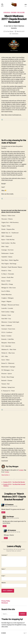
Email (3, 576)
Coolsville (6, 12)
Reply (3, 512)
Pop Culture (21, 12)
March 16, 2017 (20, 31)
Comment (4, 555)
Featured (13, 12)
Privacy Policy (5, 601)
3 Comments (15, 33)
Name (3, 569)
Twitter (7, 472)
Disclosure (4, 603)
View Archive (5, 475)
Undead (21, 470)
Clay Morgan (10, 31)
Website (3, 582)
